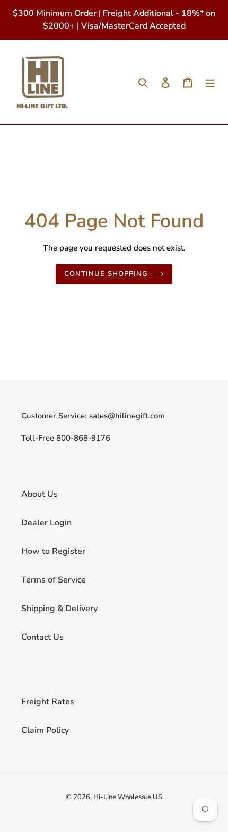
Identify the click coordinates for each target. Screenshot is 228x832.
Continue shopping (106, 274)
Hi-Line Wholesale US (127, 797)
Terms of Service (53, 580)
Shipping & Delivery (59, 608)
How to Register (53, 551)
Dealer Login (46, 523)
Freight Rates (47, 702)
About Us (39, 494)
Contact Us (42, 637)
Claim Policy (45, 730)
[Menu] (210, 82)
